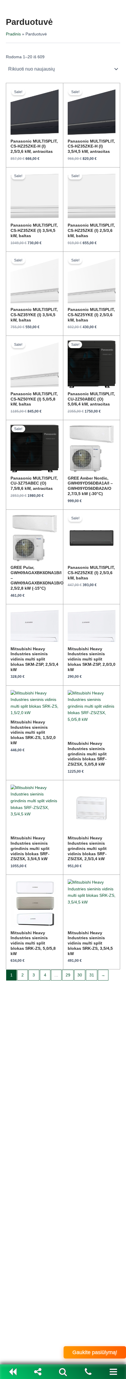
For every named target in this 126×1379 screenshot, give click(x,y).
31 (91, 975)
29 (68, 975)
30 (79, 975)
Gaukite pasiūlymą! (94, 1352)
